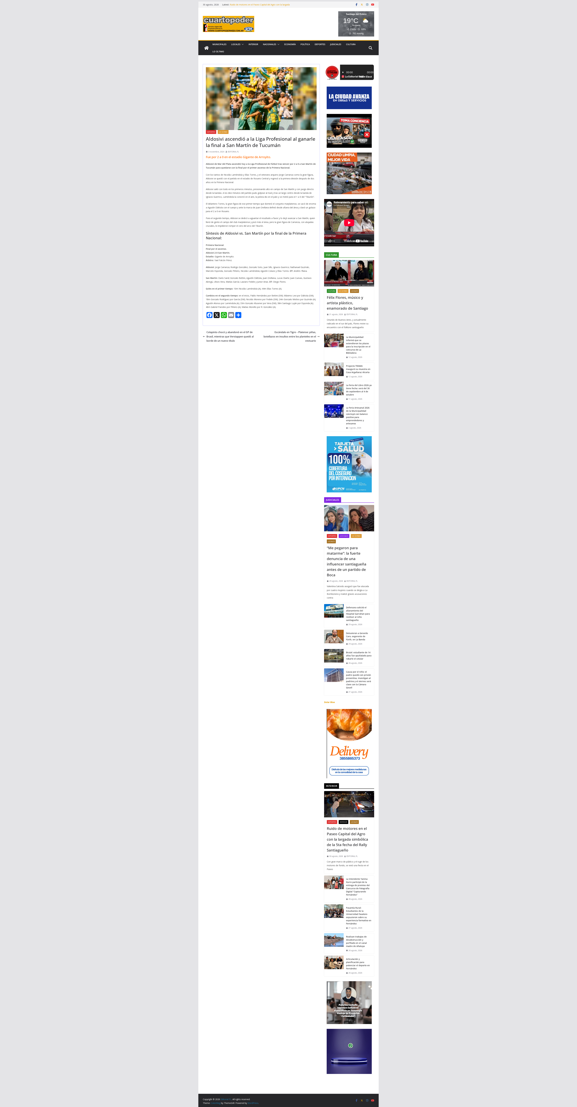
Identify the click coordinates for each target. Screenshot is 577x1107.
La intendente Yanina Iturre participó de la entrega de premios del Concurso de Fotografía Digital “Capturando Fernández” (358, 886)
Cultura (351, 44)
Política (305, 44)
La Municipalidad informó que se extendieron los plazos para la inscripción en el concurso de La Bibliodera (358, 345)
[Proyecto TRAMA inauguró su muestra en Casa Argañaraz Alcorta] (334, 371)
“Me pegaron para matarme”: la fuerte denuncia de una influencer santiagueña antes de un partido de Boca (346, 561)
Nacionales (269, 44)
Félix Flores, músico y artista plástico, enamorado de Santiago (347, 303)
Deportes (320, 44)
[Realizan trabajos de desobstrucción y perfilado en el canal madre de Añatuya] (334, 943)
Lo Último (218, 51)
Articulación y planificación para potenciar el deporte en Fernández (358, 964)
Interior (253, 44)
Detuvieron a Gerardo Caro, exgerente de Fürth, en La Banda (357, 636)
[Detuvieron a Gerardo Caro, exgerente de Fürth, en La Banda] (334, 638)
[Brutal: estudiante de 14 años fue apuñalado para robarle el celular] (334, 658)
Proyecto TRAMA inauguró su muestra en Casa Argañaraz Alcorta (358, 369)
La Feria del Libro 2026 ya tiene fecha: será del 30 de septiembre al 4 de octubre (359, 390)
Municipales (219, 44)
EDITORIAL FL (233, 151)
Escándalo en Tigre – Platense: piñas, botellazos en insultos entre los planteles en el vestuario (290, 337)
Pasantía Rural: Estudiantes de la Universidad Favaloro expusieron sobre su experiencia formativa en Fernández (358, 915)
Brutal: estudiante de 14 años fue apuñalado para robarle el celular (358, 655)
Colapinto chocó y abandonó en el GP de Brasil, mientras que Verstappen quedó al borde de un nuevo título (230, 337)
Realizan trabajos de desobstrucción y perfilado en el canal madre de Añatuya (356, 941)
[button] (242, 44)
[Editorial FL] (206, 48)
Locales (235, 44)
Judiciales (335, 44)
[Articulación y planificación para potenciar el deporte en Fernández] (334, 966)
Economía (290, 44)
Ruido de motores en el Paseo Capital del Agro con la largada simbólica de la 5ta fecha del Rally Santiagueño (347, 839)
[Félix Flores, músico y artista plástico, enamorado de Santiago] (349, 273)
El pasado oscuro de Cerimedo (245, 4)
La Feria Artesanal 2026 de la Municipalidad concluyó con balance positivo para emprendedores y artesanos (357, 415)
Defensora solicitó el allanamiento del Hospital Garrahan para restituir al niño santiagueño (358, 614)
